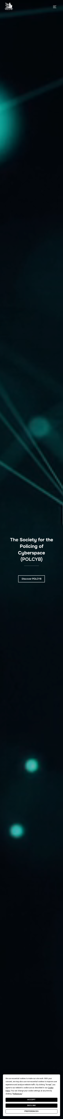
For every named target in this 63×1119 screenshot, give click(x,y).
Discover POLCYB (31, 578)
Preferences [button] (17, 1094)
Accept (31, 1100)
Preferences (31, 1111)
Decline (31, 1105)
